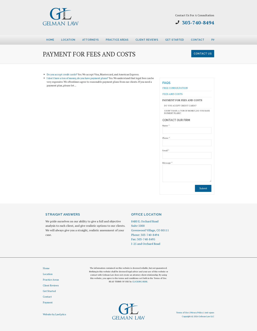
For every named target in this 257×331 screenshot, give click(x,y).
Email (165, 150)
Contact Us (203, 53)
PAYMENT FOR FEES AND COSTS (182, 100)
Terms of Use (182, 312)
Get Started (174, 39)
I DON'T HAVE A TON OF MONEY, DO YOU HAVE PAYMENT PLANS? (187, 112)
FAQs (166, 83)
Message (167, 163)
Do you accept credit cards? (62, 74)
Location (68, 39)
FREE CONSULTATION (175, 88)
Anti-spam (209, 312)
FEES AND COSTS (172, 94)
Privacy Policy (196, 312)
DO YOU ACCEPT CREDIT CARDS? (180, 105)
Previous (39, 41)
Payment (48, 302)
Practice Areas (117, 39)
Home (50, 39)
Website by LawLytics (54, 314)
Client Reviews (146, 39)
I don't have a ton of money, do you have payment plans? (77, 78)
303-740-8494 (198, 22)
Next (218, 41)
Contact (197, 39)
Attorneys (90, 39)
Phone (166, 138)
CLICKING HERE (140, 281)
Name (166, 125)
